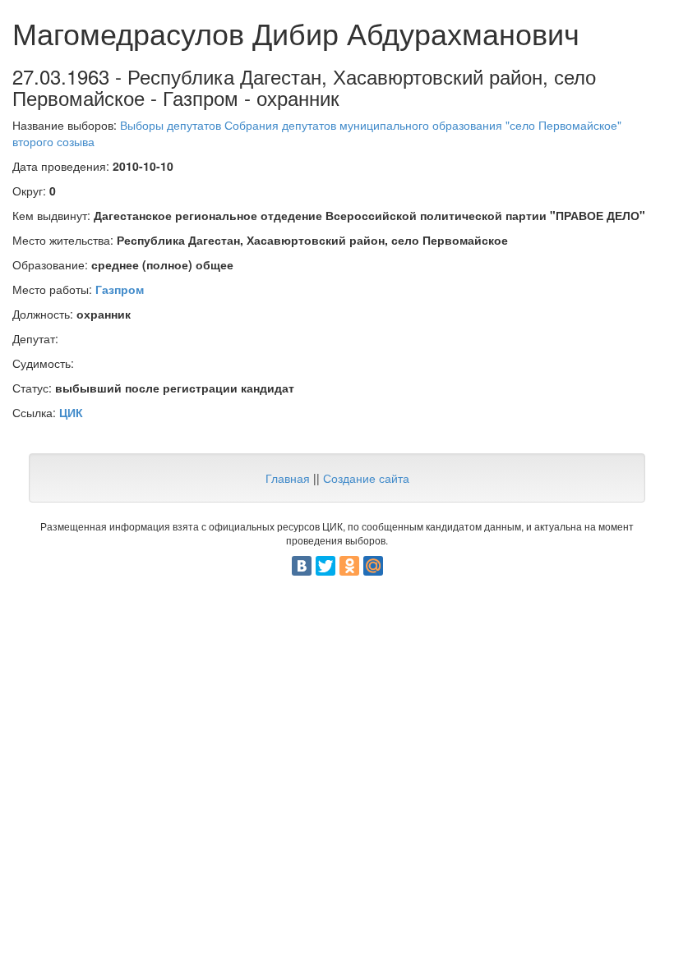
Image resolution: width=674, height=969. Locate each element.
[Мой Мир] (373, 566)
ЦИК (71, 412)
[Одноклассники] (349, 566)
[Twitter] (325, 566)
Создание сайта (366, 478)
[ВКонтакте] (302, 566)
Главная (287, 478)
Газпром (119, 289)
